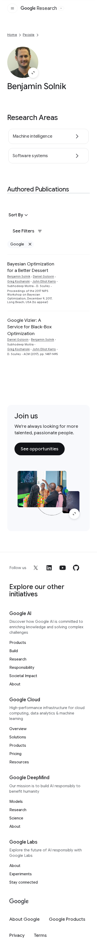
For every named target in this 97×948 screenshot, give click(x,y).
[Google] (19, 901)
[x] (35, 568)
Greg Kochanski (18, 281)
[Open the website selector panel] (61, 8)
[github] (76, 568)
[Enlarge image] (33, 73)
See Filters (23, 231)
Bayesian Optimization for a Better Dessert (30, 267)
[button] (18, 215)
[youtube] (62, 568)
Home (12, 35)
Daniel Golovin (43, 276)
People (28, 35)
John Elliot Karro (44, 281)
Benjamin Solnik (18, 276)
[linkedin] (49, 568)
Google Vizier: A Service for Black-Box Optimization (29, 326)
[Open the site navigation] (12, 8)
